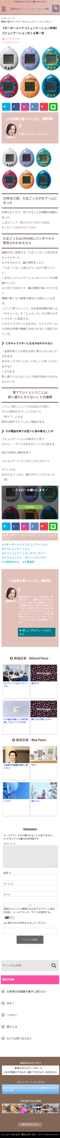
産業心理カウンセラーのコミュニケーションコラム (29, 536)
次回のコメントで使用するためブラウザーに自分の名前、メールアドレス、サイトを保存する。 (29, 911)
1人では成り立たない (19, 1038)
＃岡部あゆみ (12, 562)
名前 (7, 873)
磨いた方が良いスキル (41, 719)
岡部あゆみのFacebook (30, 1124)
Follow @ (30, 496)
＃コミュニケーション (17, 549)
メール (8, 884)
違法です (35, 683)
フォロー (8, 801)
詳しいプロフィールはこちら (34, 134)
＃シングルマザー (37, 557)
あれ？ (34, 765)
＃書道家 (29, 562)
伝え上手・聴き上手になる (24, 1134)
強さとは (35, 801)
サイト (6, 895)
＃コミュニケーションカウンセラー (25, 553)
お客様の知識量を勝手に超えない (16, 766)
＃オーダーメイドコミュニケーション (26, 544)
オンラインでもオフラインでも (16, 684)
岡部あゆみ (11, 137)
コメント (9, 844)
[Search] (54, 966)
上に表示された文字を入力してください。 (25, 923)
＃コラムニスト (13, 557)
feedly (31, 507)
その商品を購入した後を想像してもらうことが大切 (16, 720)
